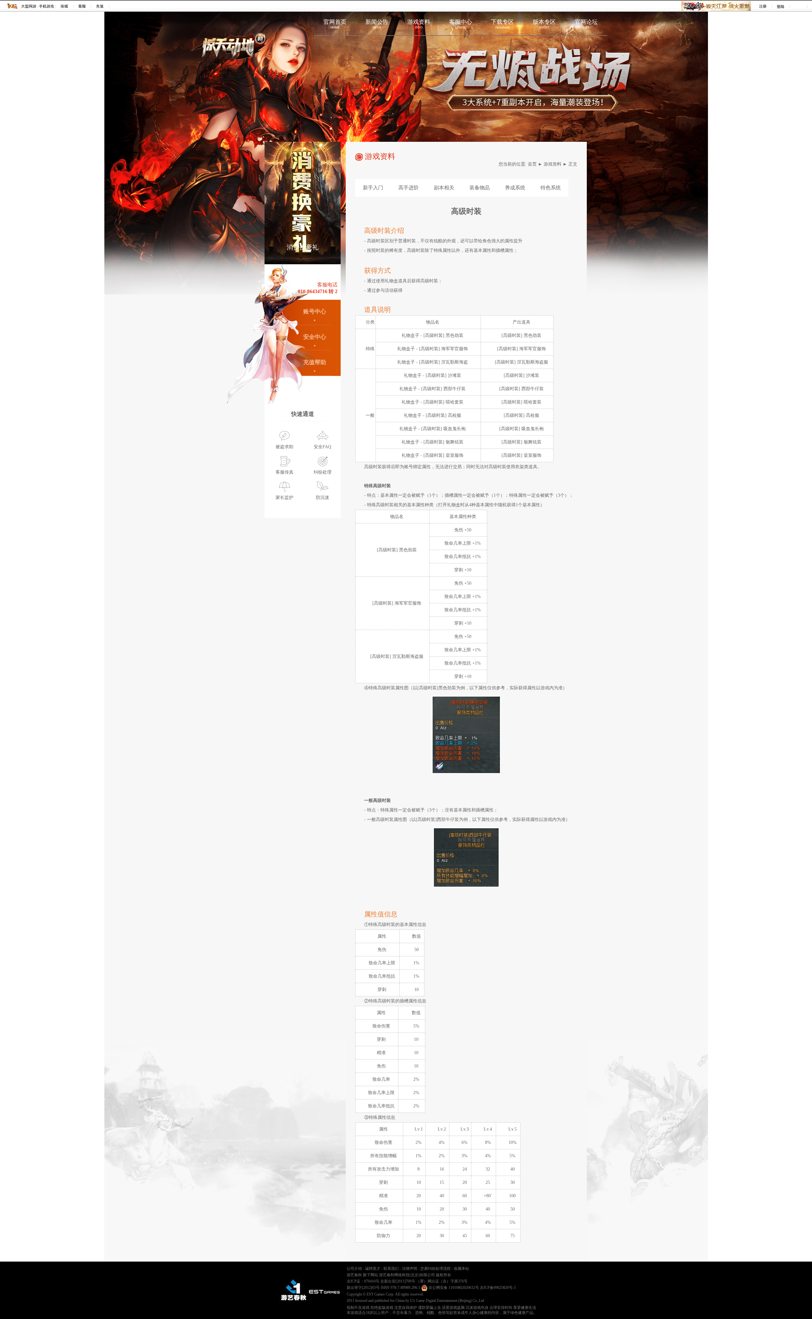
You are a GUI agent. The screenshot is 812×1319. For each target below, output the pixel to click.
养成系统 (515, 187)
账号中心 (314, 311)
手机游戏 (47, 6)
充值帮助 (314, 362)
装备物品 (479, 187)
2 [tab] (291, 258)
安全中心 (314, 337)
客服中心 (460, 24)
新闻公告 (376, 24)
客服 (82, 6)
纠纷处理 (322, 472)
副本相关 (444, 187)
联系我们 (391, 1268)
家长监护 (284, 497)
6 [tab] (329, 258)
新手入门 (373, 187)
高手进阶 (408, 187)
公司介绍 (354, 1268)
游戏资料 (418, 24)
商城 (64, 6)
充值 (100, 6)
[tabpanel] (303, 203)
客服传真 (284, 472)
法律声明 (409, 1268)
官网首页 (335, 24)
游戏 (29, 6)
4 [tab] (310, 258)
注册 (763, 6)
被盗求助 (284, 446)
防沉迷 (322, 497)
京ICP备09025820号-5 (498, 1287)
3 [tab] (301, 258)
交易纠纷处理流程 (435, 1268)
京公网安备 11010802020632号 (453, 1287)
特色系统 (550, 187)
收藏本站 (461, 1268)
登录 (780, 6)
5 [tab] (320, 258)
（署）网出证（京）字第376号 (442, 1281)
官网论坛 (586, 24)
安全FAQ (322, 446)
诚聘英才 (372, 1268)
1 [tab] (282, 258)
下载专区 (502, 24)
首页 (532, 164)
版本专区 (544, 24)
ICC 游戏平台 (12, 6)
